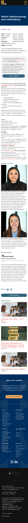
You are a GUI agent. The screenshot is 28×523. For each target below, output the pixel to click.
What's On (4, 428)
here (21, 67)
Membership (19, 410)
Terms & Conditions (7, 513)
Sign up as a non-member (14, 396)
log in (21, 58)
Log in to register (13, 76)
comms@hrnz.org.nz (12, 506)
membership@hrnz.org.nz (18, 499)
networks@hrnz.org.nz (10, 144)
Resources (18, 443)
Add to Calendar (14, 295)
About (3, 410)
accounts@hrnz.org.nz (15, 501)
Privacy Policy (5, 516)
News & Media (5, 443)
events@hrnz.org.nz (7, 504)
